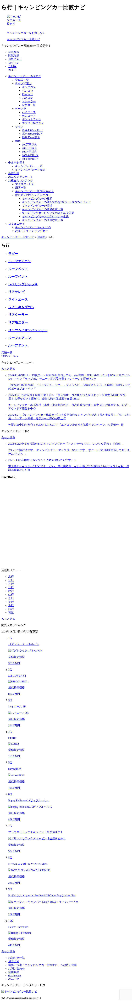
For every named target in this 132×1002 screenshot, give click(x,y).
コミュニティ (16, 223)
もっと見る (8, 368)
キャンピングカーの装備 (37, 205)
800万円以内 (29, 151)
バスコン (27, 97)
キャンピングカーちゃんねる (33, 227)
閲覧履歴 (13, 55)
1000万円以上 (30, 158)
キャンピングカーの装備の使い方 (42, 209)
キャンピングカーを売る (30, 169)
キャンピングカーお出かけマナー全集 (45, 216)
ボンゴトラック (31, 119)
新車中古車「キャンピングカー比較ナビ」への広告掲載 (42, 964)
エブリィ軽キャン (33, 123)
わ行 (11, 608)
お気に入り (15, 59)
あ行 (11, 576)
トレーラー (29, 101)
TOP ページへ (9, 356)
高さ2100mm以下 (32, 133)
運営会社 (13, 961)
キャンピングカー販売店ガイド (34, 191)
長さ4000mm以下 (32, 130)
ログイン (13, 62)
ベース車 (20, 108)
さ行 (11, 583)
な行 (11, 590)
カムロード (29, 115)
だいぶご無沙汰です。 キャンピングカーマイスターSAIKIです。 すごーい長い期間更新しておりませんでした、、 (69, 448)
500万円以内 (29, 144)
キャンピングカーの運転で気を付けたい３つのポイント (56, 202)
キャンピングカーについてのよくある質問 (48, 212)
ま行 (11, 598)
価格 (18, 140)
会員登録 (13, 51)
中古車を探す (16, 162)
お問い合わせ (16, 968)
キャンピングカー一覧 (29, 166)
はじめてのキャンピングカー (33, 194)
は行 (11, 594)
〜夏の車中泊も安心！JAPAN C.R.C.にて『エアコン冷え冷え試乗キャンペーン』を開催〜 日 (69, 419)
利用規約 (13, 972)
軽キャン (27, 94)
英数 (11, 612)
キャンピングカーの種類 (37, 198)
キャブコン (29, 87)
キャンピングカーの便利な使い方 (42, 220)
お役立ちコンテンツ (20, 180)
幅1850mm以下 (31, 137)
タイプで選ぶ (23, 83)
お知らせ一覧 (16, 957)
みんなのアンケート (20, 176)
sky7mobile (14, 975)
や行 (11, 601)
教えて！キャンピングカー (31, 230)
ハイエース (29, 112)
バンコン (27, 90)
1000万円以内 (30, 155)
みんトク (13, 978)
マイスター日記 (24, 184)
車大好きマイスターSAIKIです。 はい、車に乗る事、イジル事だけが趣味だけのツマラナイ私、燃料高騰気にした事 (68, 465)
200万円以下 (29, 148)
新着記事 (13, 173)
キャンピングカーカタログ (24, 76)
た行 (11, 587)
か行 (11, 580)
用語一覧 (20, 187)
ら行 (11, 605)
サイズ (19, 126)
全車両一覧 (22, 79)
